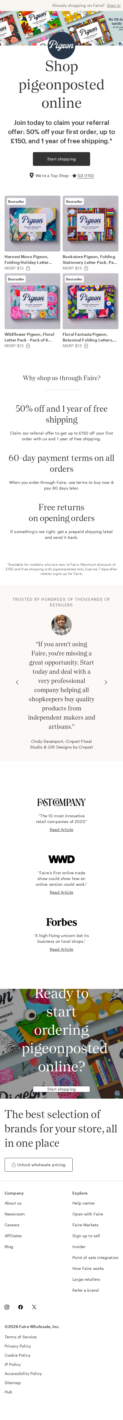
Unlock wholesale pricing (41, 1164)
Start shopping (61, 158)
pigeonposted (64, 569)
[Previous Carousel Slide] (17, 682)
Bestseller (16, 201)
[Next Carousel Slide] (106, 682)
